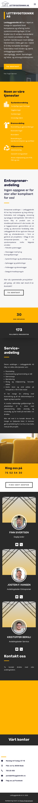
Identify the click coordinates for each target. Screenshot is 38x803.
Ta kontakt (12, 66)
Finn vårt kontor (19, 485)
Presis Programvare (26, 801)
